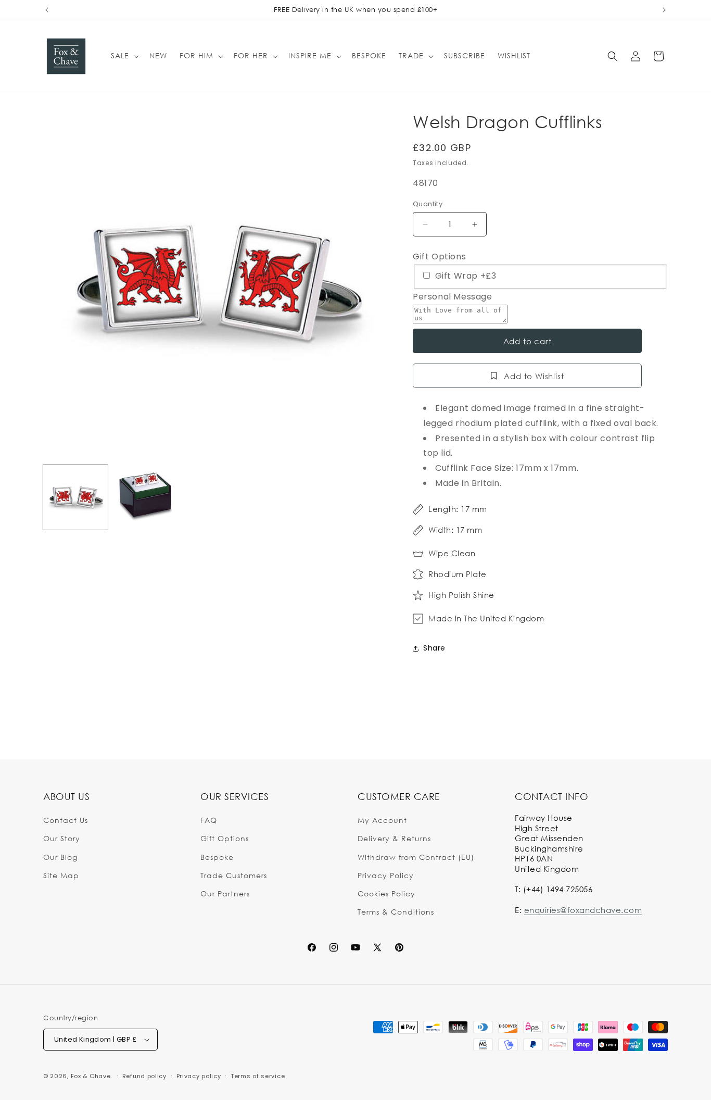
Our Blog (60, 857)
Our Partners (225, 893)
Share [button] (434, 648)
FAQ (208, 820)
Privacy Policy (386, 875)
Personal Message (452, 297)
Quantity (427, 204)
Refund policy (144, 1076)
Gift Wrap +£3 (464, 276)
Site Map (61, 875)
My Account (382, 820)
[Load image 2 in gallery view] (145, 497)
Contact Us (65, 820)
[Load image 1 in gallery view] (75, 497)
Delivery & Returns (394, 838)
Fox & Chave (91, 1076)
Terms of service (258, 1076)
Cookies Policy (386, 893)
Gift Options (439, 256)
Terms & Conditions (396, 911)
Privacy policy (198, 1076)
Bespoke (217, 857)
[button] (124, 56)
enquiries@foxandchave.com (583, 910)
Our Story (61, 838)
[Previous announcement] (46, 10)
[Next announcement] (664, 10)
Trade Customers (233, 875)
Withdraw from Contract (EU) (416, 857)
